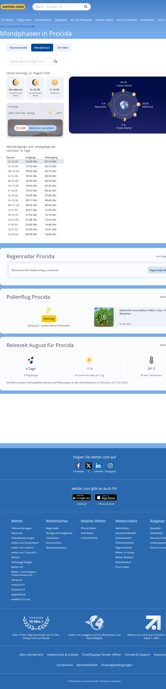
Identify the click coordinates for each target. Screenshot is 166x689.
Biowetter (155, 528)
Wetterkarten (57, 520)
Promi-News (122, 567)
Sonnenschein (54, 542)
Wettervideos (126, 520)
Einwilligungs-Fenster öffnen (101, 654)
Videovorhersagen (21, 528)
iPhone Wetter (89, 528)
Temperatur (52, 537)
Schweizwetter (123, 537)
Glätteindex (156, 533)
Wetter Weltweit (124, 557)
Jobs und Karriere (31, 654)
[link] (8, 20)
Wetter (17, 520)
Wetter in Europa (124, 552)
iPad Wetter (87, 533)
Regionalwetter (123, 547)
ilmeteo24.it (18, 589)
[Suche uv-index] (54, 61)
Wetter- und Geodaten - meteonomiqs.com (24, 573)
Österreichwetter (124, 542)
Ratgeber (157, 520)
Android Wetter (89, 537)
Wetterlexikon (123, 562)
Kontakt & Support (137, 654)
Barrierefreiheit (87, 665)
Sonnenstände (18, 47)
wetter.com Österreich (23, 552)
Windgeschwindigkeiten (59, 533)
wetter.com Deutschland (25, 542)
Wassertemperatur (56, 547)
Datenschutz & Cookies (62, 654)
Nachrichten (122, 528)
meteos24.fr (18, 584)
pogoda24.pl (18, 594)
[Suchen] (85, 6)
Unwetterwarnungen (22, 537)
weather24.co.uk (20, 599)
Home (3, 26)
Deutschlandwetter (125, 533)
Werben (15, 557)
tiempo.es (16, 579)
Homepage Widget (21, 562)
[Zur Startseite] (13, 7)
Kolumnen (17, 533)
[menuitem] (8, 19)
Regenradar (52, 528)
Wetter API (17, 567)
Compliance (65, 665)
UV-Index (62, 47)
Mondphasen (42, 47)
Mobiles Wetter (93, 520)
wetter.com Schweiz (22, 547)
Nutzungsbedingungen (116, 665)
